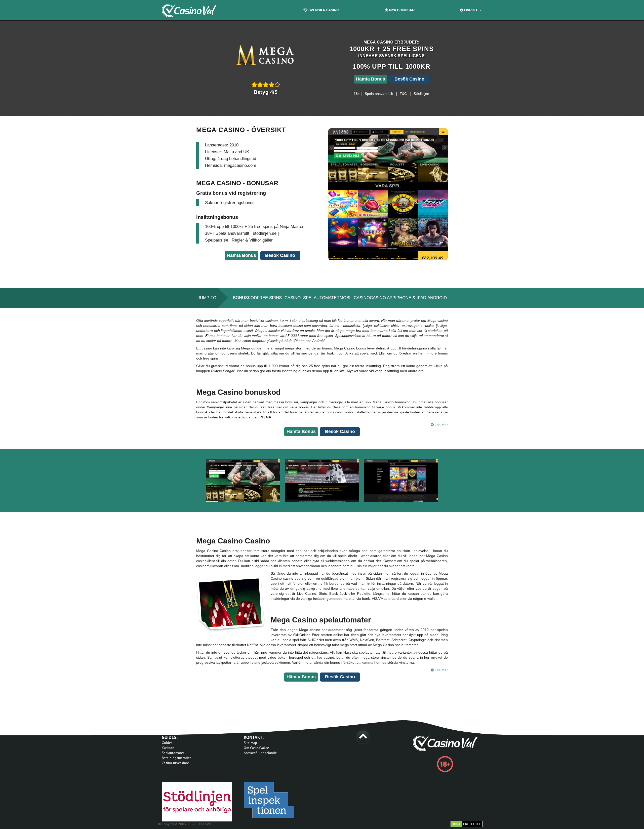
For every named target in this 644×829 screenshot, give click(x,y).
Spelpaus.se (216, 240)
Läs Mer (441, 425)
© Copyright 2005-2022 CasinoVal (184, 824)
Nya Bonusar (401, 10)
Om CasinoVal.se (256, 747)
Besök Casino (409, 79)
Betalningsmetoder (176, 758)
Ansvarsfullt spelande (260, 753)
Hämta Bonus (370, 79)
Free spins (269, 297)
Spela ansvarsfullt (379, 94)
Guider (167, 742)
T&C (403, 94)
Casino (293, 297)
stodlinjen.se (264, 233)
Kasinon (168, 747)
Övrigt (471, 10)
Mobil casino (355, 297)
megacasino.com (240, 165)
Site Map (250, 742)
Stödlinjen (421, 94)
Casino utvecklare (175, 763)
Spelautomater (321, 297)
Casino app (382, 297)
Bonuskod (245, 297)
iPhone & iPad (410, 297)
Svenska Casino (323, 10)
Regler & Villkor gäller (251, 240)
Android (437, 297)
